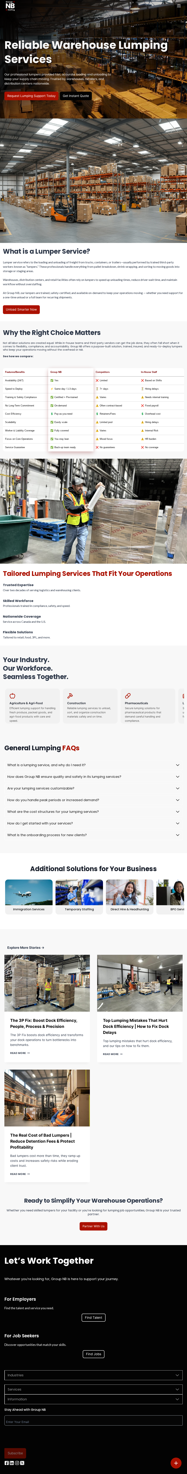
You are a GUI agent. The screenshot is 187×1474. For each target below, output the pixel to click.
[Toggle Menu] (179, 6)
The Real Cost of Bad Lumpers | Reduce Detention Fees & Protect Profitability (42, 1141)
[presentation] (47, 983)
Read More (19, 1053)
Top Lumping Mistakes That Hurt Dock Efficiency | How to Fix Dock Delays (136, 1026)
